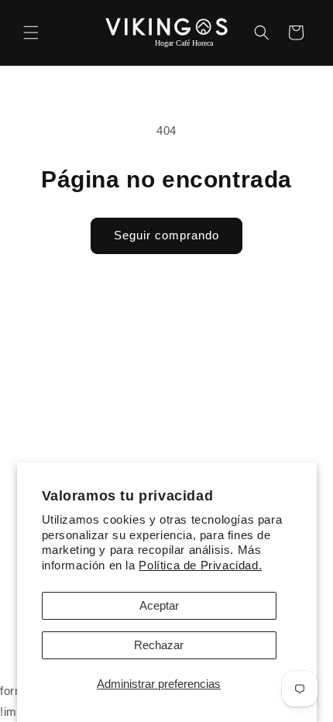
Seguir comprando (166, 235)
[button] (31, 32)
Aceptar (159, 605)
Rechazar (159, 645)
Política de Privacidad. (200, 565)
